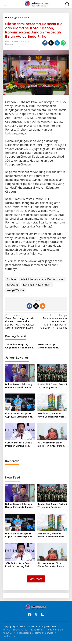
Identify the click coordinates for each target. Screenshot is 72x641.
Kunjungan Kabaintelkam (37, 284)
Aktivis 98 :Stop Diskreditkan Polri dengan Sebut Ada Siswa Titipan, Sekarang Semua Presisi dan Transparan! (52, 346)
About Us (7, 632)
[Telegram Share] (57, 43)
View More (36, 579)
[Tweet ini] (51, 43)
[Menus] (5, 4)
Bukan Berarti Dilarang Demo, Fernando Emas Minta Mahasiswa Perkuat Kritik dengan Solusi (18, 386)
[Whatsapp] (63, 43)
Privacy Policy (19, 629)
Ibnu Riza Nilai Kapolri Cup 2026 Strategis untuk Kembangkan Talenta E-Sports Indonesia (20, 415)
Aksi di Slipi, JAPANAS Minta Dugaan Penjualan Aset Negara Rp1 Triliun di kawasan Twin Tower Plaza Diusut (51, 415)
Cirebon (11, 279)
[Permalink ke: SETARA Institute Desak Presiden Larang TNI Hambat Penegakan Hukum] (20, 431)
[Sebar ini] (45, 43)
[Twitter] (36, 306)
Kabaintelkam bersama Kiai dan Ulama (42, 279)
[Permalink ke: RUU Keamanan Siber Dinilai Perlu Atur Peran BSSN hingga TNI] (52, 431)
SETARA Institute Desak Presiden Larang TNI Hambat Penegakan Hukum (18, 444)
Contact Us (9, 636)
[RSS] (42, 306)
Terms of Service (44, 632)
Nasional (9, 44)
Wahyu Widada (15, 290)
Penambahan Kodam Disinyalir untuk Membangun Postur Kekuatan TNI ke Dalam (53, 322)
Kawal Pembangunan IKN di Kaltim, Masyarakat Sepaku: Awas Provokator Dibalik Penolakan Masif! (19, 322)
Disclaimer (37, 629)
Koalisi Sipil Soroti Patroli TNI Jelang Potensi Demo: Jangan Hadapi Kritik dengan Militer (52, 386)
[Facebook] (29, 306)
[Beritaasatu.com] (36, 3)
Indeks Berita (24, 632)
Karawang (12, 284)
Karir (5, 629)
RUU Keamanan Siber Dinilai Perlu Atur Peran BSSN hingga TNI (50, 444)
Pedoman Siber (55, 629)
